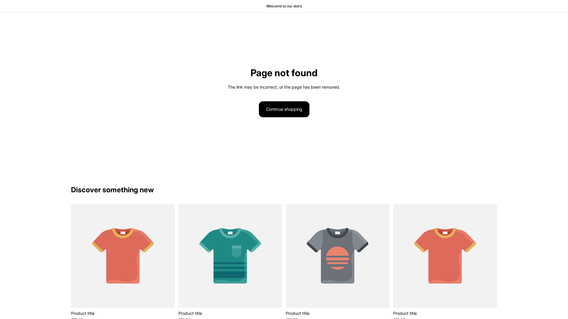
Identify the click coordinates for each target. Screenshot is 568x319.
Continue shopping (284, 109)
